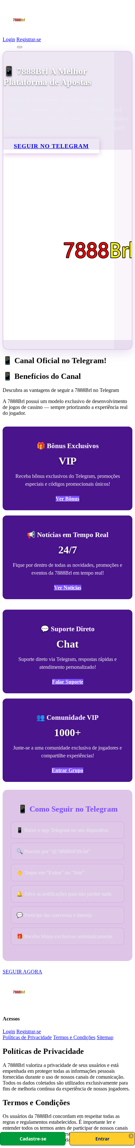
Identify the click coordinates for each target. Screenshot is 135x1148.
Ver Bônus (67, 498)
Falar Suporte (67, 681)
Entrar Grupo (67, 770)
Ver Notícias (67, 587)
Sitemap (105, 1037)
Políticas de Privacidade (27, 1037)
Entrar (102, 1139)
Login (9, 39)
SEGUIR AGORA (22, 971)
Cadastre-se (33, 1139)
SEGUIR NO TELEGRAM (51, 146)
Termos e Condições (74, 1037)
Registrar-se (28, 39)
